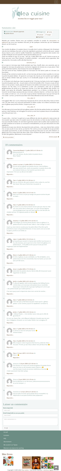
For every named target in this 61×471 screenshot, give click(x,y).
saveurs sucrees (18, 164)
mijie (14, 239)
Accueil (6, 432)
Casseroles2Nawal (18, 150)
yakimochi (46, 118)
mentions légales (48, 470)
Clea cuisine (25, 470)
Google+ (49, 34)
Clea (14, 180)
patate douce (10, 33)
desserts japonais (19, 31)
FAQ (5, 438)
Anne (14, 193)
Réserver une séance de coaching (14, 448)
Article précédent (9, 137)
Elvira (14, 255)
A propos (6, 435)
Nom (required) (8, 408)
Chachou (15, 221)
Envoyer (6, 428)
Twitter (50, 32)
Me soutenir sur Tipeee (10, 445)
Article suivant (53, 137)
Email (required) (13, 413)
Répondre (10, 158)
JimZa (14, 281)
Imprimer (40, 37)
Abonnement (7, 442)
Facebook (40, 34)
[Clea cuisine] (30, 13)
